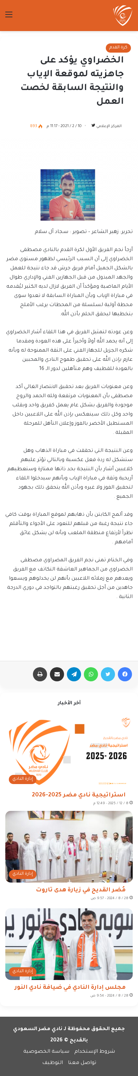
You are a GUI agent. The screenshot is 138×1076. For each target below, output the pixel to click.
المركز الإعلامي (109, 126)
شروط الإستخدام (94, 1052)
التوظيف (52, 1063)
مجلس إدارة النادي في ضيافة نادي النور (70, 988)
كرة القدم (118, 47)
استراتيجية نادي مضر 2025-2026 (79, 795)
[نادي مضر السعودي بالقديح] (123, 15)
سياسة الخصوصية (46, 1052)
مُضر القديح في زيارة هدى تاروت (81, 890)
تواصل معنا (82, 1063)
